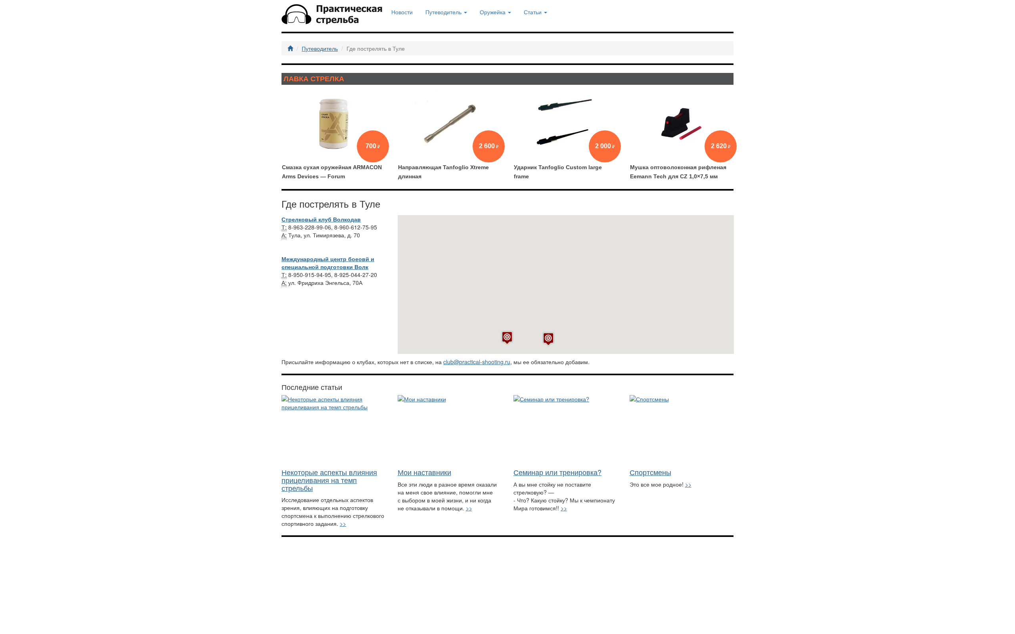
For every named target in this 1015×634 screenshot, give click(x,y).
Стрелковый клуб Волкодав (321, 219)
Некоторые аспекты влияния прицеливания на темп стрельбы (329, 480)
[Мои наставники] (450, 429)
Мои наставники (424, 472)
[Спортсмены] (682, 429)
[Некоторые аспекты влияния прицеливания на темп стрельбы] (334, 429)
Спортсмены (650, 472)
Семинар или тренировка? (557, 472)
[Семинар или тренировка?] (565, 429)
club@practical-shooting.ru (476, 362)
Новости (402, 12)
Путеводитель (320, 48)
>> (343, 523)
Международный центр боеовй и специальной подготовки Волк (328, 263)
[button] (548, 339)
